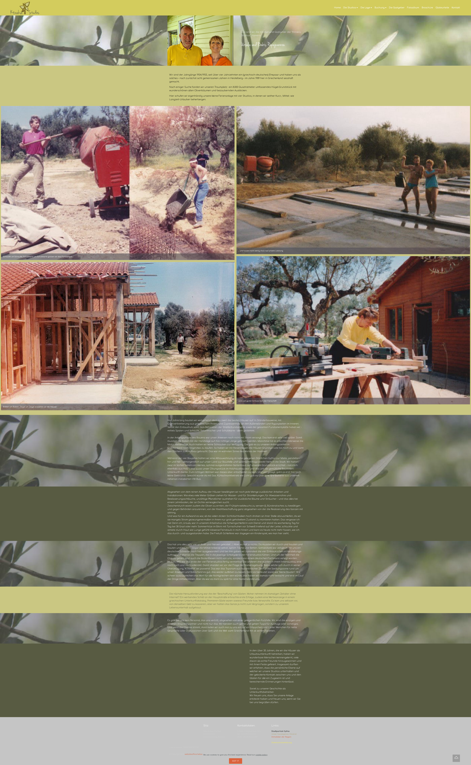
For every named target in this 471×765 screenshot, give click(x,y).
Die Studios (349, 7)
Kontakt (456, 7)
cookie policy (261, 755)
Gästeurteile (442, 7)
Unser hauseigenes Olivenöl (284, 734)
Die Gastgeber (397, 7)
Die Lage (365, 7)
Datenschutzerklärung (281, 743)
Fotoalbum (413, 7)
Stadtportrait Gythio (280, 731)
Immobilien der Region (281, 737)
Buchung (380, 7)
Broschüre (427, 7)
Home (337, 7)
